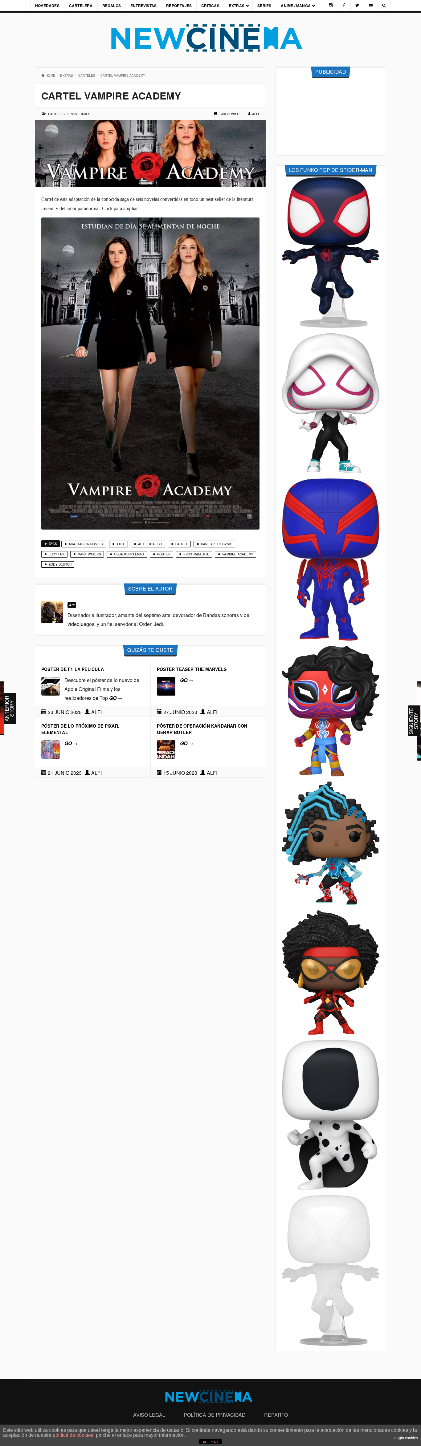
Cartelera (81, 5)
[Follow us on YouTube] (370, 5)
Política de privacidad (215, 1414)
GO (115, 697)
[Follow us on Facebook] (343, 5)
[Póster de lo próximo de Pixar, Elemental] (50, 748)
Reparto (276, 1414)
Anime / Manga (296, 5)
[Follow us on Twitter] (357, 5)
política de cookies (73, 1435)
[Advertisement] (331, 116)
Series (264, 5)
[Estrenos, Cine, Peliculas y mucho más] (210, 38)
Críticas (210, 5)
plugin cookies (406, 1438)
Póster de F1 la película (72, 669)
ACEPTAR (210, 1442)
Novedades (47, 5)
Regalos (111, 5)
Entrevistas (143, 5)
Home (50, 75)
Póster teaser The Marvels (192, 669)
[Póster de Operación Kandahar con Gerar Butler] (166, 748)
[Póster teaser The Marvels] (166, 685)
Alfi (255, 114)
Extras (236, 5)
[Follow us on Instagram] (330, 5)
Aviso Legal (149, 1414)
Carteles (87, 75)
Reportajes (179, 5)
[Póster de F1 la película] (50, 685)
